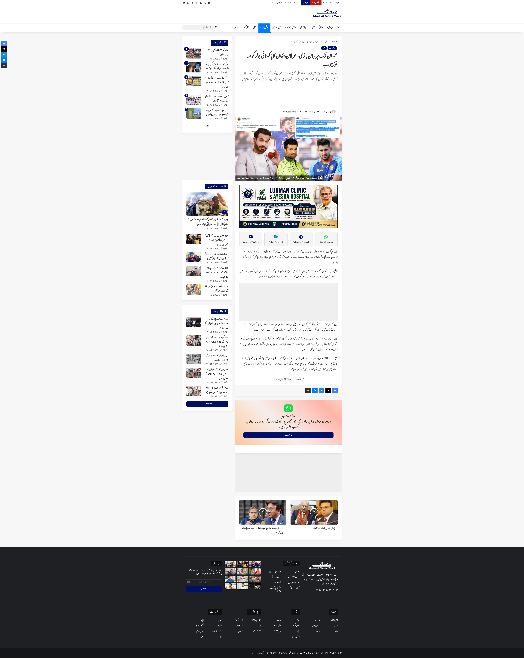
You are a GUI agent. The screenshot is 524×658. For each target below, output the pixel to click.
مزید (234, 27)
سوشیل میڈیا (264, 27)
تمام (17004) (207, 404)
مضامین (219, 620)
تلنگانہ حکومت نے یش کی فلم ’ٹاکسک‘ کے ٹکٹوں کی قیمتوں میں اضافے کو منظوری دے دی (216, 240)
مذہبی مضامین (276, 27)
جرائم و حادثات (290, 27)
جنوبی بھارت (277, 626)
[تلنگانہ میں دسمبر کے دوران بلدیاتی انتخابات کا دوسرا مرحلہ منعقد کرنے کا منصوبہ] (242, 579)
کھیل (255, 27)
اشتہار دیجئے (287, 3)
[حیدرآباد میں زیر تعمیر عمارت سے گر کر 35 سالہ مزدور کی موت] (193, 359)
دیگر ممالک (239, 626)
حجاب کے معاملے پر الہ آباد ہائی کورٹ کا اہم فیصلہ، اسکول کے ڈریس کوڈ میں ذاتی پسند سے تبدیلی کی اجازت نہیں (207, 222)
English (315, 3)
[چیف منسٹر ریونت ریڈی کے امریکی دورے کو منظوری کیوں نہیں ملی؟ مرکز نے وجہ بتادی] (193, 322)
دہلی (298, 631)
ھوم (338, 27)
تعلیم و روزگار (199, 626)
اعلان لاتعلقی (292, 653)
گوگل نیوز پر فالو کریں (293, 588)
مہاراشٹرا (317, 631)
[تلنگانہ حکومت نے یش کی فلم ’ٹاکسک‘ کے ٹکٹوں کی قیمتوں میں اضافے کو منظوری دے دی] (193, 239)
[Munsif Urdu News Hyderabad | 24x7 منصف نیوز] (327, 13)
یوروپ (240, 631)
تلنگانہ (336, 626)
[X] (333, 589)
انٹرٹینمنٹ (245, 27)
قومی (313, 27)
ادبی (202, 620)
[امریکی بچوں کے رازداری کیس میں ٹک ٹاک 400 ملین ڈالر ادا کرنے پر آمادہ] (193, 67)
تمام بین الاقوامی (256, 620)
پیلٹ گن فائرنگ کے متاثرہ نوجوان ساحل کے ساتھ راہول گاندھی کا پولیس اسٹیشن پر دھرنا (216, 342)
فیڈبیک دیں (261, 653)
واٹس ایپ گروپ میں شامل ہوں (274, 589)
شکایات (254, 653)
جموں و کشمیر (296, 626)
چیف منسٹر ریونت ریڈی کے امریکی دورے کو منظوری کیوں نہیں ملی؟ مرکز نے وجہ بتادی (216, 323)
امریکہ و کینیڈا (239, 620)
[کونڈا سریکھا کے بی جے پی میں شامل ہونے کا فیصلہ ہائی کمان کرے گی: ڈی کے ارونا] (255, 571)
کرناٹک (336, 631)
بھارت (279, 620)
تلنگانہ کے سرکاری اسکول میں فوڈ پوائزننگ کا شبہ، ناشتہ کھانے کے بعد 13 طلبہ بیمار (217, 272)
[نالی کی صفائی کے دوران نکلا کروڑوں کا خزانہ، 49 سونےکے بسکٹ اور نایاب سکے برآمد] (193, 81)
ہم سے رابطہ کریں (294, 583)
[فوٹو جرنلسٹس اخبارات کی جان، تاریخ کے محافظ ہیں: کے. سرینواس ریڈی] (193, 391)
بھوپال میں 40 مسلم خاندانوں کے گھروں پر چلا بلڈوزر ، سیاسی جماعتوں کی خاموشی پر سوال (216, 374)
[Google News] (283, 379)
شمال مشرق (277, 631)
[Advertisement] (288, 97)
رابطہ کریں (296, 3)
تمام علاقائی (334, 620)
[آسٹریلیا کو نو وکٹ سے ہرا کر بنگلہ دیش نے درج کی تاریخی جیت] (193, 99)
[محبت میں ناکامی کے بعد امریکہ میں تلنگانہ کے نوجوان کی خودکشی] (193, 289)
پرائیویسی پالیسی (283, 653)
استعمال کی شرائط (277, 3)
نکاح (220, 637)
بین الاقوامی (304, 27)
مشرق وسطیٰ (257, 631)
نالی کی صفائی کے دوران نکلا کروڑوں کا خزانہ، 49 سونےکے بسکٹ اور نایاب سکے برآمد (216, 82)
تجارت (219, 626)
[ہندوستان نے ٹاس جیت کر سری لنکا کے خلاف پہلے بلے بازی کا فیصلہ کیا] (193, 113)
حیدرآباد (330, 27)
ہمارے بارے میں (275, 571)
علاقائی (321, 27)
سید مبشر (325, 112)
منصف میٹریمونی (276, 577)
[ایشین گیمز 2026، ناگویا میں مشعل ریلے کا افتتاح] (193, 53)
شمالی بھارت (295, 637)
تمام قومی (297, 620)
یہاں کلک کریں (288, 435)
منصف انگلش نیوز (294, 577)
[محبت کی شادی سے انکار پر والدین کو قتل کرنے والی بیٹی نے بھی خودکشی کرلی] (193, 257)
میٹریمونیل (305, 3)
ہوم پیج (297, 571)
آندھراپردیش (316, 626)
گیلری (202, 637)
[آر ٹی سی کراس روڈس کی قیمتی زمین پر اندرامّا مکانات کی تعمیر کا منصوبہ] (242, 586)
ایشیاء (259, 626)
